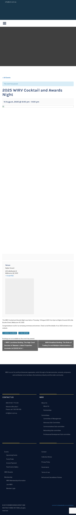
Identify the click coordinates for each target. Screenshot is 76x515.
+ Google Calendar (9, 333)
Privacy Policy (45, 462)
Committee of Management (52, 418)
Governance (45, 467)
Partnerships (47, 410)
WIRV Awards (8, 472)
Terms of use (45, 472)
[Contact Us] (66, 6)
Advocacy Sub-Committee (51, 422)
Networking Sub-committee (52, 430)
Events (6, 452)
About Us (44, 403)
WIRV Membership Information (16, 480)
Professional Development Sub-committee (56, 434)
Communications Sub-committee (53, 426)
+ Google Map (9, 275)
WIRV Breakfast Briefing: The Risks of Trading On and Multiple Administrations (57, 344)
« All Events (6, 78)
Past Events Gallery (12, 467)
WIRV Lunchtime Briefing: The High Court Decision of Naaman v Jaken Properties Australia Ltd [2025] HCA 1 (19, 345)
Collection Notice (46, 457)
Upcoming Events (11, 455)
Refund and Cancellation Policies (51, 477)
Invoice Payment (11, 463)
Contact (43, 452)
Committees (45, 415)
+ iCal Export (23, 333)
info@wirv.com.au (10, 2)
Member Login (10, 488)
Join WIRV (9, 484)
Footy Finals (10, 459)
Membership (8, 477)
